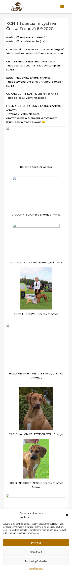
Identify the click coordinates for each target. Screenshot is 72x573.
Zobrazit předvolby (36, 561)
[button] (67, 515)
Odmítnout (36, 552)
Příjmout (36, 542)
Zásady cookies (36, 568)
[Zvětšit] (61, 131)
